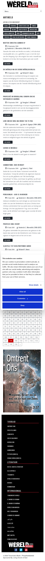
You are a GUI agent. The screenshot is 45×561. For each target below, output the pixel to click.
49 (18, 316)
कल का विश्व (10, 531)
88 (31, 330)
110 (21, 341)
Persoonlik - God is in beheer (15, 194)
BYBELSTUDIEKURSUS (13, 479)
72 (39, 323)
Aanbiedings (11, 450)
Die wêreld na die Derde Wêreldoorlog (19, 69)
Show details (34, 285)
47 (9, 316)
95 (22, 333)
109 (16, 341)
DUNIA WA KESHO (12, 539)
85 (18, 330)
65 (9, 323)
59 (22, 319)
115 (11, 344)
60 (27, 319)
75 (14, 326)
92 (9, 333)
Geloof (14, 30)
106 (36, 337)
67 (18, 323)
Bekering (13, 26)
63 (39, 319)
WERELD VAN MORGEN (13, 507)
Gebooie (6, 30)
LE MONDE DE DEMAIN (13, 499)
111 (26, 341)
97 (31, 333)
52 (31, 316)
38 (9, 312)
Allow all (22, 292)
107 (5, 341)
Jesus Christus (9, 33)
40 (18, 312)
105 (31, 337)
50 (22, 316)
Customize (21, 298)
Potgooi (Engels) (12, 454)
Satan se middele (10, 148)
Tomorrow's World (13, 495)
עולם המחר (10, 527)
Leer (38, 33)
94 (18, 333)
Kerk (18, 33)
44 (35, 312)
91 (5, 333)
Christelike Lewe (24, 26)
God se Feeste (23, 30)
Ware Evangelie (31, 37)
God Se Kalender (12, 438)
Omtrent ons (11, 426)
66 (14, 323)
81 (39, 326)
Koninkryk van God (28, 33)
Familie (34, 26)
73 (5, 326)
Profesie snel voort (11, 224)
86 (22, 330)
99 (39, 333)
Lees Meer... (7, 64)
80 (35, 326)
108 (11, 341)
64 (5, 323)
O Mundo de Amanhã (13, 515)
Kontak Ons (10, 442)
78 (27, 326)
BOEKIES (9, 483)
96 (27, 333)
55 (5, 319)
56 (9, 319)
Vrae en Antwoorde (18, 37)
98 (35, 333)
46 (5, 316)
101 (11, 337)
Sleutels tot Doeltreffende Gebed (17, 246)
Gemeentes (10, 434)
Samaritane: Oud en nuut (13, 165)
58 (18, 319)
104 (26, 337)
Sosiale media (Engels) (14, 458)
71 (35, 323)
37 (5, 312)
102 (16, 337)
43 (31, 312)
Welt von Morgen (12, 511)
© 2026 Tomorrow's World (11, 556)
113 (36, 341)
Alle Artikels (11, 471)
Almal (6, 26)
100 (5, 337)
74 (9, 326)
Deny (22, 305)
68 (22, 323)
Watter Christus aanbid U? (14, 43)
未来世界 (10, 523)
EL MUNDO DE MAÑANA (13, 503)
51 (27, 316)
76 (18, 326)
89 (35, 330)
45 (39, 312)
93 (14, 333)
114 (5, 344)
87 (27, 330)
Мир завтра (11, 535)
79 (31, 326)
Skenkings (10, 446)
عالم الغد (10, 519)
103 (21, 337)
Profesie (7, 37)
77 (22, 326)
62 (35, 319)
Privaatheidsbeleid (28, 556)
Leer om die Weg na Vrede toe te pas (18, 121)
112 (31, 341)
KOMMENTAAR (11, 487)
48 (14, 316)
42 (27, 312)
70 (31, 323)
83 (9, 330)
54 (39, 316)
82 (5, 330)
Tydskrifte (10, 475)
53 (35, 316)
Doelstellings (11, 430)
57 (14, 319)
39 (14, 312)
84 (14, 330)
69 (27, 323)
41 (22, 312)
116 (16, 344)
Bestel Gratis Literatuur (15, 467)
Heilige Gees (33, 30)
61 (31, 319)
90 (39, 330)
